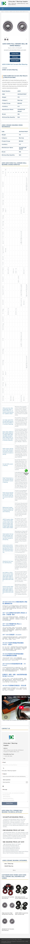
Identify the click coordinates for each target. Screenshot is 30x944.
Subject (4, 774)
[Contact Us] (26, 472)
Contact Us (9, 939)
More (14, 870)
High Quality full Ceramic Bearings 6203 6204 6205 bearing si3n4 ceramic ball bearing (8, 536)
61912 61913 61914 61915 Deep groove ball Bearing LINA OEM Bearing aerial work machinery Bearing (8, 549)
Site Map (15, 939)
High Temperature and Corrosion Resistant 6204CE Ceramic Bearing (8, 480)
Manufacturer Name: (7, 109)
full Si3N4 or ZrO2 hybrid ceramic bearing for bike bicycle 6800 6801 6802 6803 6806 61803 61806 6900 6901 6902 (8, 577)
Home (2, 11)
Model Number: (6, 91)
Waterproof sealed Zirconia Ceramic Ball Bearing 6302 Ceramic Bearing (8, 509)
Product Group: (6, 103)
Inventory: (5, 106)
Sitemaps (19, 939)
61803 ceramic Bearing (14, 11)
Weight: (4, 97)
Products (7, 11)
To (3, 768)
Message (4, 789)
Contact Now (15, 53)
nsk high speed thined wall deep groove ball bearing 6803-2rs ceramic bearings (8, 422)
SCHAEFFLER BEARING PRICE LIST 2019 (15, 50)
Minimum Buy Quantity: (8, 117)
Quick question (6, 779)
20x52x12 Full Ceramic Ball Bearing (8, 562)
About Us (3, 939)
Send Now (9, 803)
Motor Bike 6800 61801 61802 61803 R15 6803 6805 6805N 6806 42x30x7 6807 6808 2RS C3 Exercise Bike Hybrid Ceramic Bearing (8, 436)
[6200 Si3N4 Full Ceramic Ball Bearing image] (15, 27)
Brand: (4, 114)
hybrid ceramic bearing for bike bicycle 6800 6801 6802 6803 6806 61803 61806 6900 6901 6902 (8, 590)
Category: (5, 100)
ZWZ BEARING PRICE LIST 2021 (13, 830)
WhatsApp (15, 57)
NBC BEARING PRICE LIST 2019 (13, 842)
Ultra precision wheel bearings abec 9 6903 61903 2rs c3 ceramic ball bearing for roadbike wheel (8, 410)
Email (4, 762)
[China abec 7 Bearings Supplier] (4, 3)
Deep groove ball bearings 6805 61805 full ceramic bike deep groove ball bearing (8, 495)
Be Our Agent (15, 60)
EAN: (3, 94)
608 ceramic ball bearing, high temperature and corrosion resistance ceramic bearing (8, 451)
